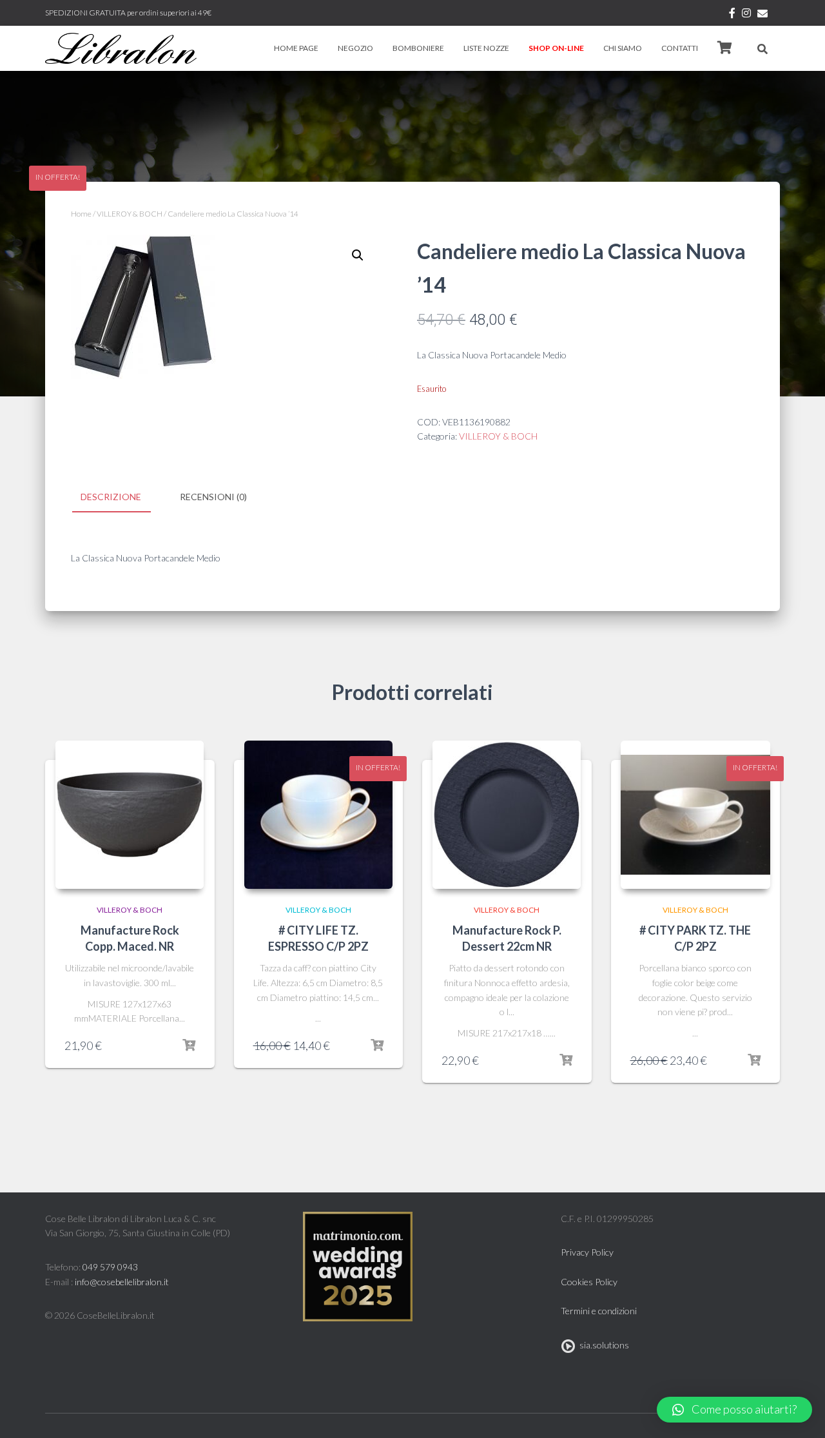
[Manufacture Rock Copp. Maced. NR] (129, 815)
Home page (296, 48)
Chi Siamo (622, 48)
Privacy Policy (587, 1252)
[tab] (120, 497)
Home (81, 214)
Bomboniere (418, 48)
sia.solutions (602, 1344)
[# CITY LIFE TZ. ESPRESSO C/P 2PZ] (318, 815)
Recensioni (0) (213, 496)
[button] (734, 1410)
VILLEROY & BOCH (129, 214)
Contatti (679, 48)
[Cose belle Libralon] (120, 48)
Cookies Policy (589, 1281)
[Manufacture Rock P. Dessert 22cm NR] (506, 815)
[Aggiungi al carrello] (188, 1045)
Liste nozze (486, 48)
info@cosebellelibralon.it (122, 1281)
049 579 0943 (110, 1266)
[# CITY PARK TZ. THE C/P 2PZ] (696, 815)
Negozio (355, 48)
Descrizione (111, 496)
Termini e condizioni (599, 1310)
